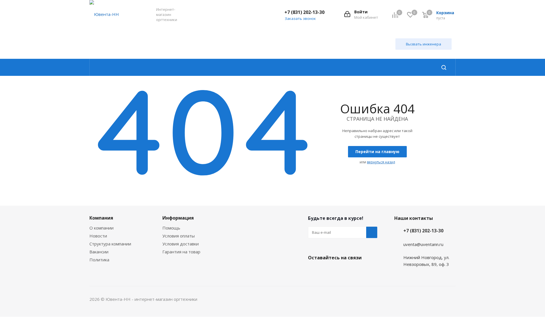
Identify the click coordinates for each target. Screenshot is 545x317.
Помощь (171, 228)
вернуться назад (381, 162)
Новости (98, 236)
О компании (101, 228)
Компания (101, 218)
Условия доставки (180, 244)
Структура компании (110, 244)
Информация (178, 218)
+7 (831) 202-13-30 (304, 12)
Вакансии (98, 252)
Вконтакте (313, 271)
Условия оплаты (178, 236)
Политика (99, 259)
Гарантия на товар (181, 252)
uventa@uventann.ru (423, 244)
